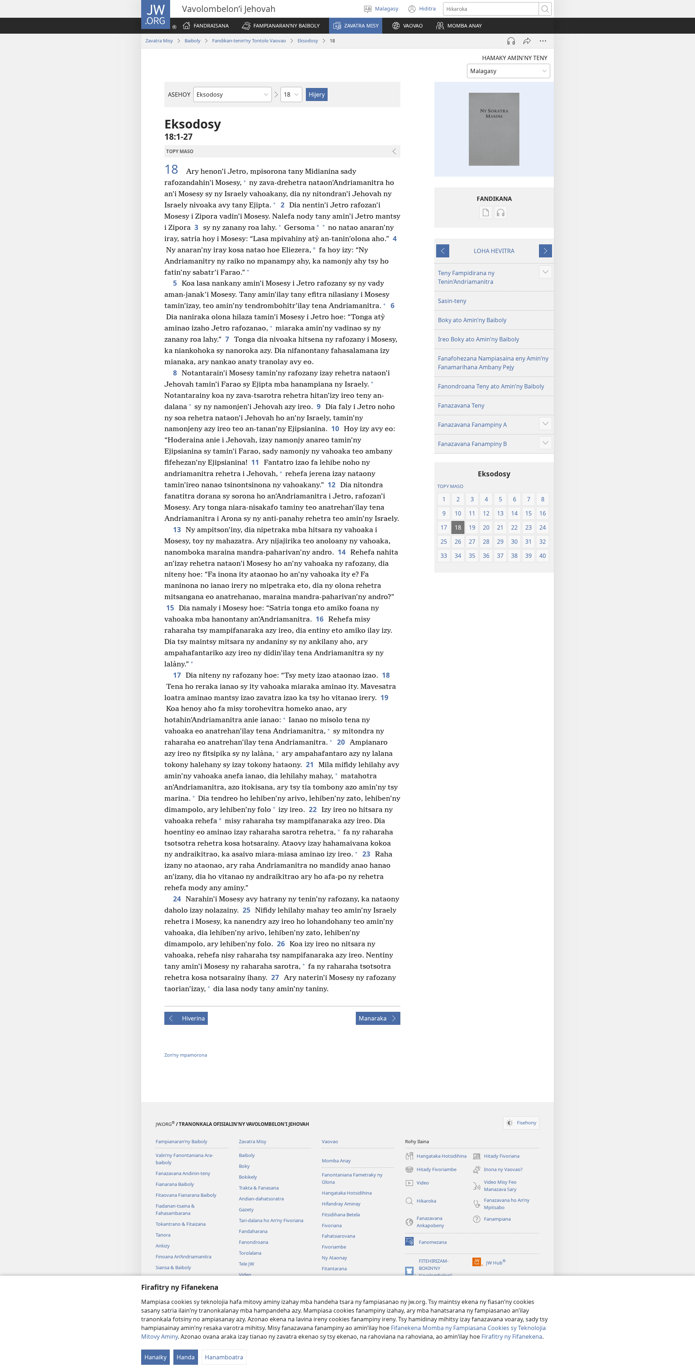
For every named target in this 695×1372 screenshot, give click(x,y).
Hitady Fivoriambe (430, 1170)
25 (247, 909)
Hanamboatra (224, 1357)
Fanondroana (253, 1242)
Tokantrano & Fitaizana (181, 1224)
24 (177, 898)
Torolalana (250, 1253)
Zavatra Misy (159, 40)
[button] (280, 26)
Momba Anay (336, 1160)
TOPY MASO (450, 486)
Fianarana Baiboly (175, 1184)
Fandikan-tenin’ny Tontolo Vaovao (249, 40)
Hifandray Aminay (341, 1203)
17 (177, 675)
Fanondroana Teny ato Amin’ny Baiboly (491, 386)
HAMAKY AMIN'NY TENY (514, 58)
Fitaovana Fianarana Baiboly (186, 1195)
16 (320, 618)
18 (174, 169)
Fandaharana (253, 1231)
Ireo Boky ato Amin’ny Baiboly (478, 339)
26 (281, 943)
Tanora (163, 1235)
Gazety (246, 1209)
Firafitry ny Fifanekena (511, 1337)
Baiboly (193, 40)
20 (341, 741)
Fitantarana (334, 1268)
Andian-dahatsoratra (261, 1198)
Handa (186, 1357)
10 (335, 428)
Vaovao (330, 1141)
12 (332, 484)
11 (255, 462)
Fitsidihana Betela (341, 1214)
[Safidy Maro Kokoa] (542, 41)
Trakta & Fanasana (259, 1187)
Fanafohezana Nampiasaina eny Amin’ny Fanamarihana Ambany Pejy (493, 362)
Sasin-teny (452, 301)
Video (245, 1274)
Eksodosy (308, 40)
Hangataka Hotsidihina (347, 1193)
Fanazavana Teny (461, 405)
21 (310, 764)
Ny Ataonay (334, 1257)
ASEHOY (179, 94)
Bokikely (248, 1177)
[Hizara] (527, 41)
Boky (244, 1166)
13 (177, 529)
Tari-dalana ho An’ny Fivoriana (271, 1220)
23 (366, 853)
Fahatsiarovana (338, 1236)
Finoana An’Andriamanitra (183, 1256)
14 (342, 551)
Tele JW (246, 1264)
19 (384, 697)
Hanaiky (155, 1357)
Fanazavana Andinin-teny (183, 1173)
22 (313, 809)
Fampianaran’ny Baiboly (181, 1141)
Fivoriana (332, 1225)
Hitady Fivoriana (495, 1157)
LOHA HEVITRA (494, 251)
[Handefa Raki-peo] (511, 41)
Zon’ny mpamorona (185, 1055)
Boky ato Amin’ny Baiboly (472, 320)
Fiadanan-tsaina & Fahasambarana (175, 1209)
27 (275, 977)
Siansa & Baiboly (173, 1267)
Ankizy (163, 1245)
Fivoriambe (334, 1246)
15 (170, 607)
